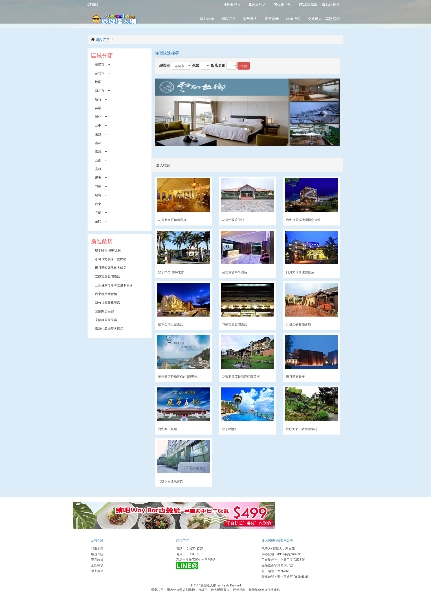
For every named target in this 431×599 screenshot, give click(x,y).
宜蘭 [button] (98, 212)
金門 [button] (98, 221)
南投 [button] (98, 133)
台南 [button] (98, 160)
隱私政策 (97, 559)
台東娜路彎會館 (106, 293)
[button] (169, 112)
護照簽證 (332, 18)
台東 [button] (98, 203)
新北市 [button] (100, 90)
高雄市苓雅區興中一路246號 (196, 559)
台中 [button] (98, 125)
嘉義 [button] (98, 151)
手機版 (93, 4)
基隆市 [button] (100, 64)
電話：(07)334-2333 (189, 548)
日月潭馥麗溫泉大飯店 (110, 267)
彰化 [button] (98, 116)
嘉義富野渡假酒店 (107, 276)
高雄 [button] (98, 168)
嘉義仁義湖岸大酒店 (109, 328)
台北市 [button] (100, 72)
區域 (195, 65)
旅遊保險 (97, 553)
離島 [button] (98, 194)
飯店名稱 (218, 65)
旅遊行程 (293, 18)
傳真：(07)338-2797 (189, 553)
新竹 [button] (98, 99)
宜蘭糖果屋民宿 (106, 319)
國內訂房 (228, 18)
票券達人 (250, 18)
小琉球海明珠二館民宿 (110, 258)
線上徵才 (97, 570)
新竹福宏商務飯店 (107, 302)
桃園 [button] (98, 81)
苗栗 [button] (98, 107)
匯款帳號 (97, 565)
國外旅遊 (207, 18)
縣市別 (164, 65)
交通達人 (315, 18)
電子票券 (271, 18)
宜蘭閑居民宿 (104, 311)
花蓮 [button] (98, 186)
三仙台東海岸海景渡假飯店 (114, 284)
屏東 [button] (98, 177)
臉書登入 (233, 4)
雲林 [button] (98, 142)
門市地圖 (97, 548)
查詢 (243, 65)
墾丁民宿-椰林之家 (108, 250)
